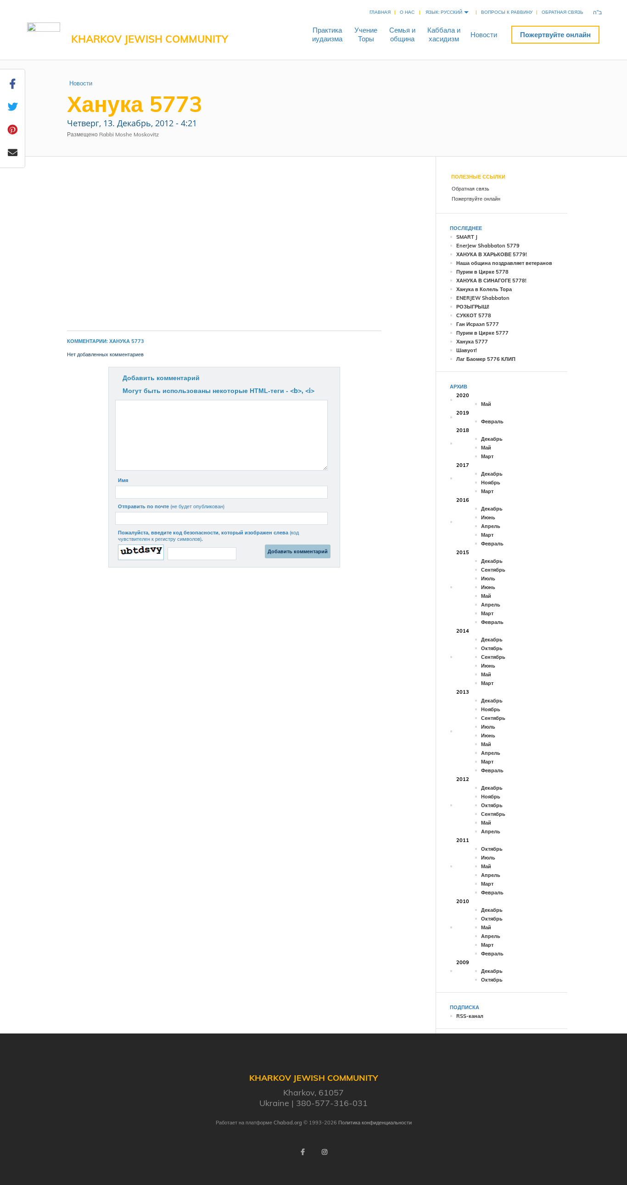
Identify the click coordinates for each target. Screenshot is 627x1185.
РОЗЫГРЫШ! (472, 306)
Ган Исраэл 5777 (477, 324)
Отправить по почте (171, 506)
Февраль (492, 421)
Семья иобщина (402, 34)
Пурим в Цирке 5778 (482, 272)
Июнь (488, 517)
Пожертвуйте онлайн (555, 34)
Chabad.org (288, 1122)
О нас (407, 12)
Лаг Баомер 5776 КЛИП (485, 359)
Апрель (490, 526)
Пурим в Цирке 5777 (482, 333)
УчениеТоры (365, 34)
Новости (483, 34)
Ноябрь (490, 482)
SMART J (466, 237)
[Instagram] (324, 1152)
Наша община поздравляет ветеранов (504, 263)
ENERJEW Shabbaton (482, 298)
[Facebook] (302, 1152)
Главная (380, 12)
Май (486, 404)
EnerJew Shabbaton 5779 (488, 245)
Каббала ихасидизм (443, 34)
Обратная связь (562, 12)
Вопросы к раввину (506, 12)
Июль (488, 578)
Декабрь (492, 439)
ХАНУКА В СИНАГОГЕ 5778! (491, 280)
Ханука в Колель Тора (484, 289)
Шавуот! (466, 350)
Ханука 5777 (472, 341)
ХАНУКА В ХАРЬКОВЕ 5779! (491, 254)
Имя (123, 480)
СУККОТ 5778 (473, 315)
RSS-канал (469, 1016)
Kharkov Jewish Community (149, 39)
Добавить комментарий (161, 378)
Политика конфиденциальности (375, 1122)
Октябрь (492, 648)
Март (487, 456)
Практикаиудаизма (327, 34)
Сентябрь (493, 570)
